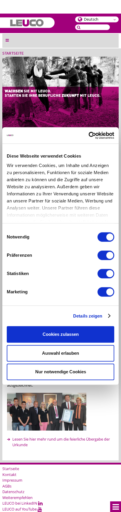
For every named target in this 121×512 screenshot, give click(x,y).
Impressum (12, 480)
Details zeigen (87, 315)
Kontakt (9, 474)
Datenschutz (13, 491)
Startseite (13, 53)
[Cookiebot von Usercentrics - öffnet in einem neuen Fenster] (88, 135)
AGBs (6, 486)
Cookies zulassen (61, 334)
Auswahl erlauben (60, 353)
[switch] (106, 255)
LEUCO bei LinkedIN (20, 503)
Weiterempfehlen (17, 497)
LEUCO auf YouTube (20, 509)
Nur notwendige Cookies (60, 371)
